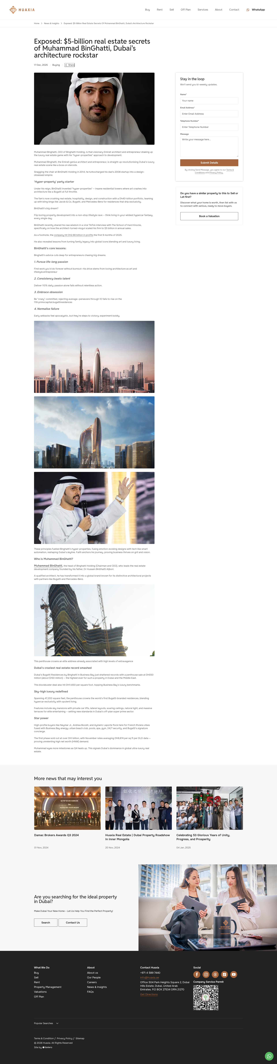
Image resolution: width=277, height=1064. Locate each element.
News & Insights (51, 23)
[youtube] (233, 974)
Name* (183, 94)
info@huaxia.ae (149, 977)
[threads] (215, 974)
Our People (94, 977)
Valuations (40, 991)
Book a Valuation (209, 216)
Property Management (47, 987)
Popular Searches (43, 1023)
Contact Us (73, 922)
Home (36, 23)
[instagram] (206, 974)
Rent (160, 9)
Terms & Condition (44, 1038)
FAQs (90, 991)
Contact (234, 9)
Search (45, 922)
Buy (147, 9)
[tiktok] (224, 974)
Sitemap (80, 1038)
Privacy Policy (216, 172)
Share (71, 64)
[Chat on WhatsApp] (269, 1056)
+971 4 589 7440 (150, 972)
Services (203, 9)
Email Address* (187, 107)
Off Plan (186, 9)
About (218, 9)
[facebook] (196, 974)
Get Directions (149, 994)
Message (184, 134)
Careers (92, 982)
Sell (172, 9)
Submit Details (209, 162)
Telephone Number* (189, 121)
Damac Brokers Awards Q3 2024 (56, 835)
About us (92, 972)
